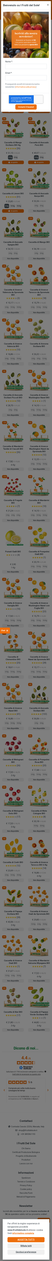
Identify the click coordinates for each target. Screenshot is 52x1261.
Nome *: (9, 61)
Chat (3, 630)
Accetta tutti (26, 1239)
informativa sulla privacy (25, 87)
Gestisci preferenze (26, 1252)
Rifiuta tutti (26, 1246)
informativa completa (23, 1233)
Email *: (8, 73)
